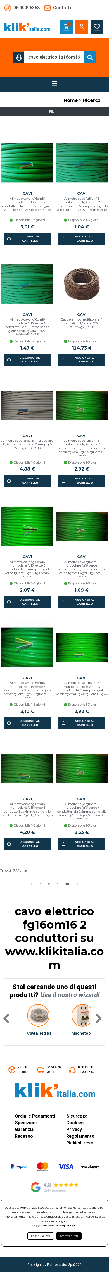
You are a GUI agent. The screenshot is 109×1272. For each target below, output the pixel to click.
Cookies (75, 1122)
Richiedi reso (79, 1142)
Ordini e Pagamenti (35, 1116)
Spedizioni (26, 1122)
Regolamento (80, 1136)
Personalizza (40, 1236)
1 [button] (40, 884)
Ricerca (92, 100)
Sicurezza (76, 1116)
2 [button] (49, 884)
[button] (19, 57)
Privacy (74, 1129)
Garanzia (24, 1129)
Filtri (52, 111)
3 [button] (57, 884)
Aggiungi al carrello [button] (30, 238)
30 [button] (67, 884)
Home (71, 100)
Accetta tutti (69, 1236)
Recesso (24, 1136)
